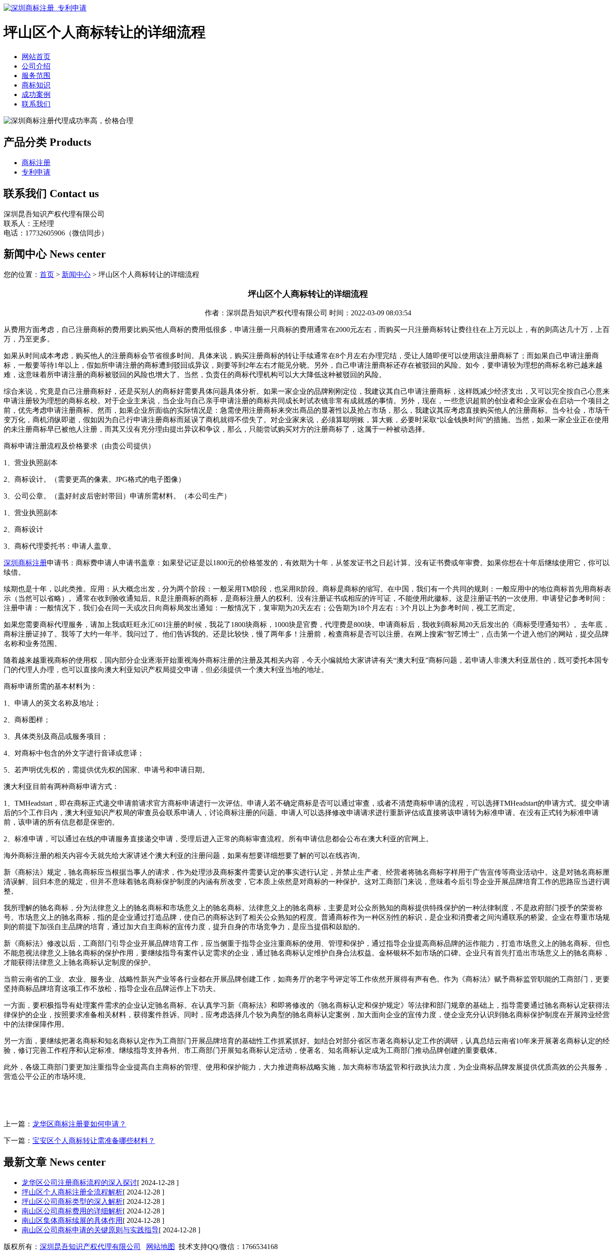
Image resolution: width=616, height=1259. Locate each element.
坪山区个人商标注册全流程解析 (72, 1192)
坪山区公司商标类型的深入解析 (72, 1201)
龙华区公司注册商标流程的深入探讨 (79, 1182)
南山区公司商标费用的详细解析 (72, 1211)
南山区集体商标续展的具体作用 (72, 1220)
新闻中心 (76, 274)
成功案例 (36, 94)
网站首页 (36, 56)
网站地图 (160, 1246)
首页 (47, 274)
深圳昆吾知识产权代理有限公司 (90, 1246)
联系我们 (36, 104)
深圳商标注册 (25, 563)
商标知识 (36, 85)
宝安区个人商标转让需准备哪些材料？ (93, 1140)
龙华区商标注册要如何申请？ (79, 1124)
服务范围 (36, 75)
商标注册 (36, 162)
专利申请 (36, 172)
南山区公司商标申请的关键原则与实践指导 (90, 1230)
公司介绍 (36, 66)
